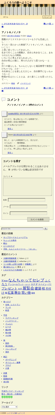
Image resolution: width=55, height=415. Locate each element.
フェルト (9, 324)
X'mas (4, 280)
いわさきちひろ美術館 (12, 270)
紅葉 (11, 292)
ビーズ (8, 327)
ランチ (8, 307)
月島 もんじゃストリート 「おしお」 (20, 249)
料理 (7, 310)
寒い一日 (48, 23)
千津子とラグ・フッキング (12, 391)
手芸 (5, 315)
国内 (7, 343)
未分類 (6, 382)
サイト (6, 213)
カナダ (34, 284)
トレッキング (11, 349)
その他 (8, 335)
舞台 (17, 292)
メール (6, 206)
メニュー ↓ (47, 17)
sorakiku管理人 (13, 113)
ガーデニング (11, 359)
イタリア (27, 284)
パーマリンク (25, 83)
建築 (38, 288)
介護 (7, 368)
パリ (49, 284)
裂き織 (8, 333)
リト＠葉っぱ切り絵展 (12, 264)
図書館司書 (8, 379)
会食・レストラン (12, 305)
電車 (33, 293)
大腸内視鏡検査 (9, 258)
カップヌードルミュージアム (15, 237)
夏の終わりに (9, 267)
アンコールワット (16, 284)
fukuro (29, 35)
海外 (7, 352)
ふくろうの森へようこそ (18, 2)
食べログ (7, 302)
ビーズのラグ (9, 246)
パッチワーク (11, 321)
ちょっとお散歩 (9, 240)
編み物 (8, 330)
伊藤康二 (28, 264)
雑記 (5, 357)
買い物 (26, 292)
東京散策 (10, 346)
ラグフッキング (11, 318)
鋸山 (5, 243)
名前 (5, 199)
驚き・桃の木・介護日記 (11, 394)
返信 (10, 128)
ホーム (5, 17)
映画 (13, 83)
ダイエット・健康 (12, 362)
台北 (20, 289)
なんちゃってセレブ (26, 280)
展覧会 (28, 288)
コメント (7, 176)
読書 (5, 373)
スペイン (42, 284)
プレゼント (9, 288)
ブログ (8, 365)
